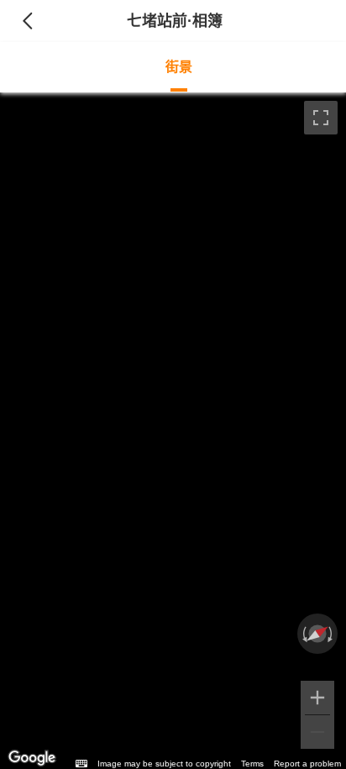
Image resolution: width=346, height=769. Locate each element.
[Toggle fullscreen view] (321, 117)
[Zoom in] (317, 697)
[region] (173, 430)
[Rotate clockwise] (332, 634)
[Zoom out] (317, 732)
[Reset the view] (317, 633)
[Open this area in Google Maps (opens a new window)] (32, 758)
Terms (252, 763)
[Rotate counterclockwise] (303, 634)
